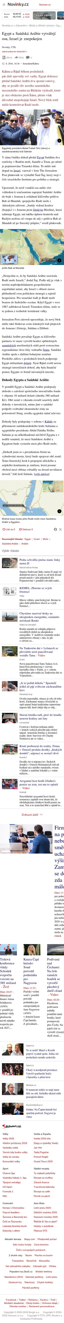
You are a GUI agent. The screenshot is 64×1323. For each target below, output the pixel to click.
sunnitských (9, 345)
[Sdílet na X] (60, 529)
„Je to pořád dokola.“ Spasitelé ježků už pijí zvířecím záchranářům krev (40, 686)
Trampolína (18, 1260)
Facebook (11, 1299)
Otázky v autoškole (43, 1226)
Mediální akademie (14, 1303)
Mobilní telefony (44, 1271)
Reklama (33, 1299)
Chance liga (9, 1173)
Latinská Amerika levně (15, 1226)
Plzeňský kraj (26, 694)
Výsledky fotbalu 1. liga (14, 1177)
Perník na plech (42, 1196)
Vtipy (22, 596)
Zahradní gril (39, 1266)
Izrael (17, 170)
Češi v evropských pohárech (30, 1250)
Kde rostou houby (22, 1244)
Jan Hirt (38, 1147)
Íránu (46, 350)
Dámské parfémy (34, 1277)
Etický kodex (32, 1303)
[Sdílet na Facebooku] (55, 529)
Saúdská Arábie (10, 543)
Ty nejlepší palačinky (44, 1173)
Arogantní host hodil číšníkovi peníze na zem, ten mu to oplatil (39, 782)
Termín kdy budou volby (15, 1152)
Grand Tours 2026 (43, 1161)
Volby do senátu (11, 1157)
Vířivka (52, 1266)
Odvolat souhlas (18, 1306)
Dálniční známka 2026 (45, 1212)
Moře (45, 539)
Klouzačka (44, 1260)
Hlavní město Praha (29, 567)
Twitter (22, 1299)
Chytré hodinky (45, 1282)
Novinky (6, 47)
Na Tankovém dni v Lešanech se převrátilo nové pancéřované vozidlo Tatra (39, 651)
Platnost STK (40, 1230)
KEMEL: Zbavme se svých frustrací (36, 589)
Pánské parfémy (30, 1287)
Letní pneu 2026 (42, 1208)
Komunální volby (11, 1161)
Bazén (28, 1255)
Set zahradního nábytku (18, 1266)
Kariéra (44, 1299)
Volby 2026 (8, 1138)
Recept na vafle (42, 1191)
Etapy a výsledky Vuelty (46, 1143)
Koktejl (23, 792)
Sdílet (21, 57)
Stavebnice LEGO (13, 1277)
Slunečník (31, 1260)
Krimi (22, 659)
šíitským (38, 210)
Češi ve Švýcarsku (12, 1221)
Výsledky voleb (10, 1147)
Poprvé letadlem (11, 1212)
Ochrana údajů (49, 1303)
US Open (7, 1187)
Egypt (40, 157)
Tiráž (52, 1299)
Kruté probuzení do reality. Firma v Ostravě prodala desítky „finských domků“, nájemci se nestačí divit (41, 749)
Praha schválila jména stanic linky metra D (40, 561)
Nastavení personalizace (41, 1306)
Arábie (24, 543)
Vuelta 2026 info (42, 1138)
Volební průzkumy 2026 (15, 1143)
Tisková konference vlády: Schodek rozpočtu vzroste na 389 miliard (8, 971)
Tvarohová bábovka (44, 1187)
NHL (5, 1196)
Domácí (23, 757)
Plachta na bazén (44, 1255)
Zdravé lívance (41, 1182)
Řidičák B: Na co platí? (45, 1221)
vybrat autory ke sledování (13, 51)
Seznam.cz (45, 4)
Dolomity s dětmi (11, 1230)
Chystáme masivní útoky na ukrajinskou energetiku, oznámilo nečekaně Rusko (39, 616)
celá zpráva (41, 474)
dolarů (27, 363)
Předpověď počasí (47, 1239)
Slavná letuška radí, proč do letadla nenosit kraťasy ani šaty (40, 716)
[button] (32, 127)
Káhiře (49, 421)
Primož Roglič (41, 1157)
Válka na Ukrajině (28, 625)
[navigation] (4, 4)
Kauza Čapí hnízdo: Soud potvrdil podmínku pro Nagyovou (31, 971)
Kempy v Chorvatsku (13, 1208)
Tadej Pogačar (41, 1152)
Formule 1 (8, 1191)
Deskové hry (15, 1282)
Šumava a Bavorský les (15, 1217)
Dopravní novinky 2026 (46, 1217)
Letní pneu (51, 1277)
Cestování (24, 723)
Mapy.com (29, 1239)
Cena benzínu (41, 1244)
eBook (9, 57)
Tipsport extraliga (12, 1182)
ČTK (13, 47)
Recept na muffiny (43, 1177)
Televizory (29, 1282)
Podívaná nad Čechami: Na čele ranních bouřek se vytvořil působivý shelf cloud (54, 975)
